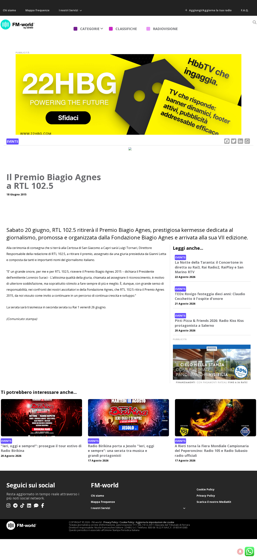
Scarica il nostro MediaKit (214, 502)
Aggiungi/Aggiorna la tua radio (210, 10)
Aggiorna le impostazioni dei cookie (155, 522)
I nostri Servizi (68, 10)
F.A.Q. (245, 10)
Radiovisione (165, 28)
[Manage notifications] (240, 552)
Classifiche (126, 28)
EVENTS (12, 141)
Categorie (90, 28)
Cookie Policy (205, 489)
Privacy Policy (206, 495)
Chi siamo (9, 10)
